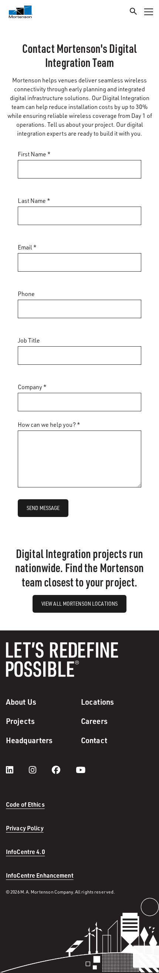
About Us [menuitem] (21, 702)
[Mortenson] (20, 12)
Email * (27, 247)
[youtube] (80, 769)
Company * (32, 387)
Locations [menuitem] (97, 702)
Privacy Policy (25, 828)
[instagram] (40, 769)
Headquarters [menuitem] (29, 740)
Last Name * (34, 200)
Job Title (29, 340)
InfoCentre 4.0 (25, 851)
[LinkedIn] (17, 769)
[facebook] (63, 769)
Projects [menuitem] (20, 721)
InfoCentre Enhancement (40, 875)
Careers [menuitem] (94, 721)
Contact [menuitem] (94, 740)
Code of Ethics (25, 804)
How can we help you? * (49, 424)
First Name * (34, 154)
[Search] (133, 12)
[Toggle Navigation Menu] (148, 11)
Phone (26, 293)
